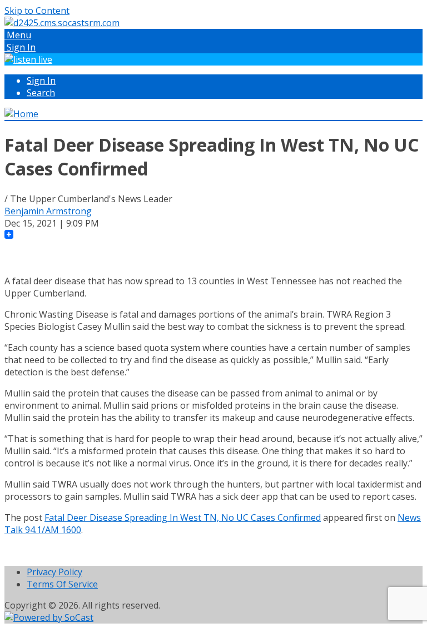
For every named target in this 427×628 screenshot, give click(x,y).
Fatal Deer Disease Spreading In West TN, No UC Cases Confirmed (182, 517)
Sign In (41, 80)
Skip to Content (36, 10)
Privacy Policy (54, 572)
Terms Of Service (62, 584)
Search (41, 93)
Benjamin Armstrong (48, 211)
